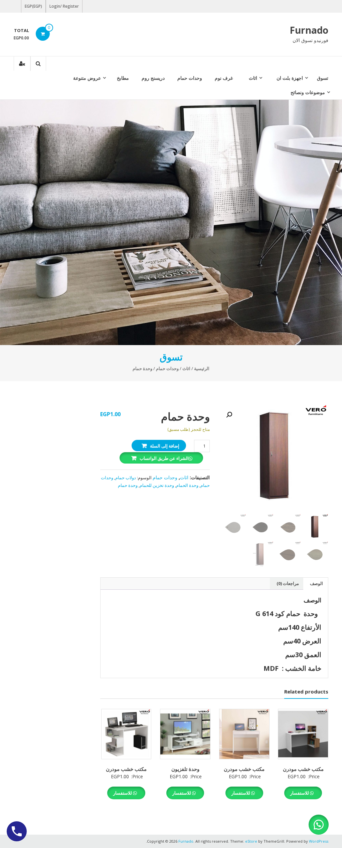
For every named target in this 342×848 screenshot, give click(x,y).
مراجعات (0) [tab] (288, 583)
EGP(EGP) (33, 6)
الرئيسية (201, 368)
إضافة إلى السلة (164, 446)
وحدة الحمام (187, 485)
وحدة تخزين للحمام (157, 485)
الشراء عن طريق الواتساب (164, 458)
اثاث (253, 78)
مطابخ (123, 78)
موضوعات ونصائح (308, 92)
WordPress (318, 841)
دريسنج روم (153, 78)
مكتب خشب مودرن (303, 769)
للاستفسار (300, 793)
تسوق (322, 78)
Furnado (309, 30)
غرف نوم (224, 78)
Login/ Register (64, 6)
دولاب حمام (125, 478)
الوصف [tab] (316, 583)
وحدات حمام (189, 78)
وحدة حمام (128, 485)
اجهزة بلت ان (290, 78)
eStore (251, 841)
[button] (229, 415)
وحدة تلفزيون (185, 769)
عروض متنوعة (87, 78)
